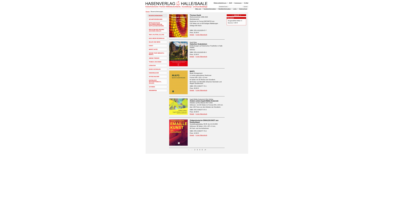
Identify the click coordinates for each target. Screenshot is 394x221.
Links (235, 9)
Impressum (238, 3)
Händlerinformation (224, 9)
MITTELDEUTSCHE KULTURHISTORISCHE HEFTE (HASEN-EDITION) (156, 24)
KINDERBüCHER (154, 73)
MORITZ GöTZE (153, 49)
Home (147, 11)
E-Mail (246, 3)
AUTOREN (152, 87)
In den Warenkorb (201, 35)
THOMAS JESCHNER (155, 62)
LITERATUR (152, 65)
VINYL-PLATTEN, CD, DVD (156, 34)
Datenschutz (243, 9)
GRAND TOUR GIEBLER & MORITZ (156, 53)
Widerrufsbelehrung (220, 3)
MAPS (192, 71)
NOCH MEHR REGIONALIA (156, 38)
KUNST (151, 45)
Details (192, 35)
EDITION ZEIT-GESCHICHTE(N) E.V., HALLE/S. (155, 82)
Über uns (198, 9)
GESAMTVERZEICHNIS (155, 19)
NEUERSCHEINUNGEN (155, 15)
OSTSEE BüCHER (154, 76)
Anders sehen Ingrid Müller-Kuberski (204, 101)
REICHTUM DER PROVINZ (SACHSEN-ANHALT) (156, 30)
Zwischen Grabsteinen (198, 44)
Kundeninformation (210, 9)
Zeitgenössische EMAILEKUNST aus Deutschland (204, 121)
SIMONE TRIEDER (154, 58)
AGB (230, 3)
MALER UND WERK (154, 42)
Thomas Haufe (195, 15)
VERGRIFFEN (153, 90)
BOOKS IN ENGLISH (155, 69)
